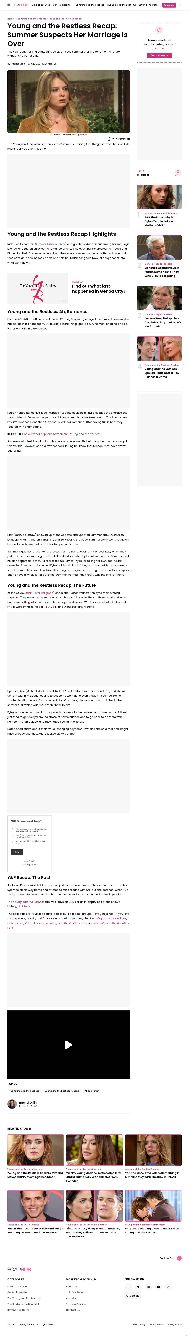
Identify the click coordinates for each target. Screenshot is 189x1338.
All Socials (132, 1296)
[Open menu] (8, 4)
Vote (17, 852)
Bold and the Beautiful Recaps (161, 213)
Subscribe (169, 5)
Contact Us (73, 1310)
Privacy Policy (139, 1324)
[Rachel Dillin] (13, 1104)
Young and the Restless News (23, 1224)
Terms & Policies (76, 1304)
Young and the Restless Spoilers (162, 365)
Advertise (71, 1298)
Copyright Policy (174, 1324)
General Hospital (62, 4)
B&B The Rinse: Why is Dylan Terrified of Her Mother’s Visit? (159, 221)
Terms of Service (156, 1324)
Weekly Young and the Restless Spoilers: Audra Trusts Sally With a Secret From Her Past (93, 1177)
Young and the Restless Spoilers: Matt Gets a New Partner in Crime (162, 373)
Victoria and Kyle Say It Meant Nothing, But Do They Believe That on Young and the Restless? (93, 1232)
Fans (111, 918)
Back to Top (167, 1258)
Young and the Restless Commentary (86, 1224)
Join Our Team (75, 1292)
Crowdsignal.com (30, 864)
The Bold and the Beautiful (121, 4)
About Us (71, 1286)
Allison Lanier (92, 1090)
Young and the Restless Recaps (62, 1090)
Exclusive (24, 923)
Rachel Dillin (18, 63)
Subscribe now (159, 55)
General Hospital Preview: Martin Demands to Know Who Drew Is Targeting (162, 272)
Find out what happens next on (61, 434)
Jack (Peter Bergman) (39, 593)
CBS (71, 902)
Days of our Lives (41, 4)
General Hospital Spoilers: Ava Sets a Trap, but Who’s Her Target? (163, 322)
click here (24, 906)
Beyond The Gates (149, 4)
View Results (30, 861)
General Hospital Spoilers (158, 263)
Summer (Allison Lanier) (50, 244)
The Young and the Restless (89, 4)
